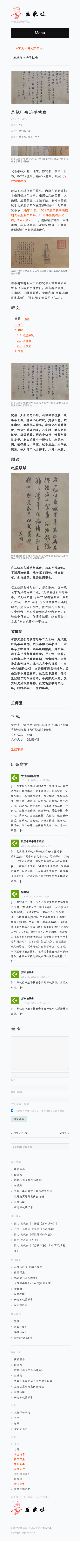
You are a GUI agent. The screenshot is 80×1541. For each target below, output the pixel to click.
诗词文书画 (35, 48)
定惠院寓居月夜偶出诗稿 (29, 1196)
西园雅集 (19, 1272)
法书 (30, 136)
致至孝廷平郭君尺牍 (32, 841)
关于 (34, 1239)
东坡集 (18, 1185)
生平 (16, 1417)
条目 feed (20, 1326)
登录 (16, 1321)
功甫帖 (25, 892)
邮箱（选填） (18, 1092)
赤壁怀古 (19, 1469)
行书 (37, 136)
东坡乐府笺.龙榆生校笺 (28, 1266)
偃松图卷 (19, 1169)
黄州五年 (19, 1464)
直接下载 (17, 749)
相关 (16, 1423)
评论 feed (20, 1332)
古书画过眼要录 (30, 775)
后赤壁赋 (19, 1294)
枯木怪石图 (21, 1305)
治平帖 (22, 136)
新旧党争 (19, 1483)
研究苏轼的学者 (23, 1207)
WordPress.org (23, 1337)
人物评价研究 (22, 1412)
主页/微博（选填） (20, 1104)
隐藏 (27, 318)
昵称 (13, 1079)
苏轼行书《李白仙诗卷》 (29, 1180)
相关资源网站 (22, 1488)
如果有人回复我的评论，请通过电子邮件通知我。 (41, 1111)
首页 (21, 48)
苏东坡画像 (27, 972)
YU (20, 125)
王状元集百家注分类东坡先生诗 (33, 1191)
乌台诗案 (19, 1202)
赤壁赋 (18, 1288)
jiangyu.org (19, 1532)
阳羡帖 (18, 1174)
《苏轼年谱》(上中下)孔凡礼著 (32, 1283)
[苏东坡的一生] (35, 12)
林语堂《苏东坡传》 (43, 1223)
